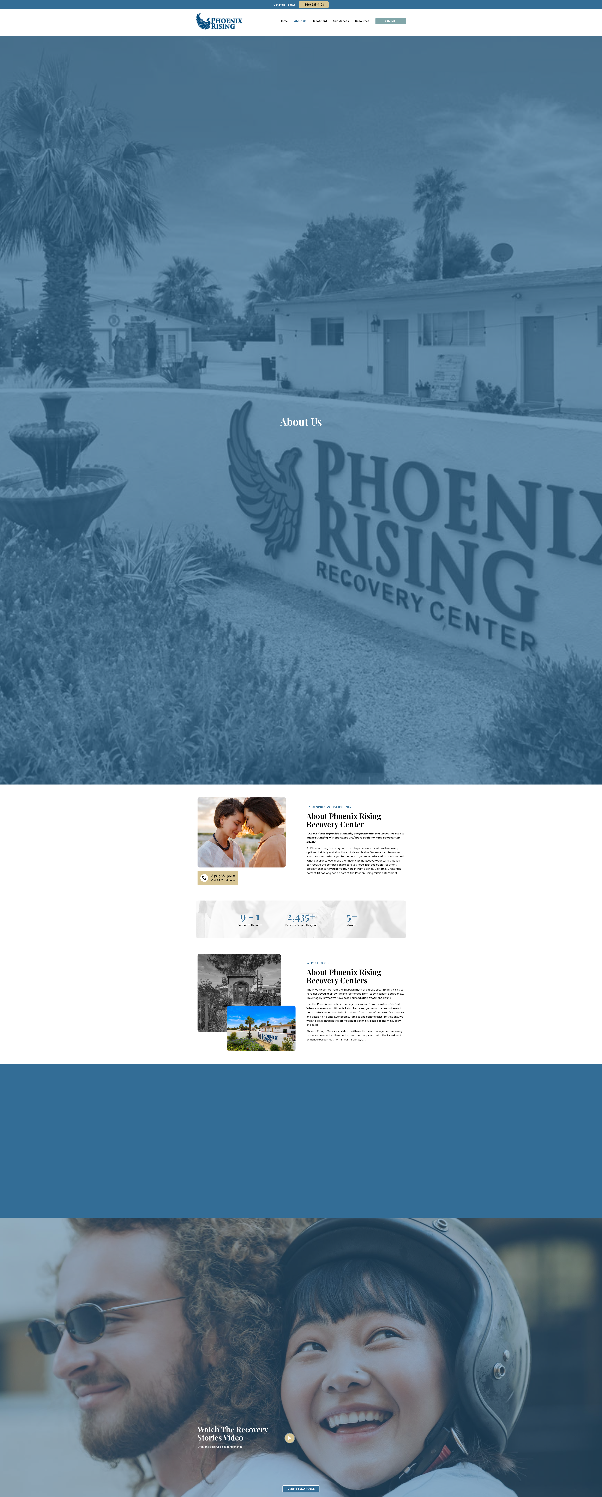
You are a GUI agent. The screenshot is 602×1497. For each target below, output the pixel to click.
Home (284, 21)
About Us (300, 21)
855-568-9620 (223, 875)
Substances (341, 21)
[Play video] (289, 1438)
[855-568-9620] (204, 878)
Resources (362, 21)
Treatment (320, 21)
